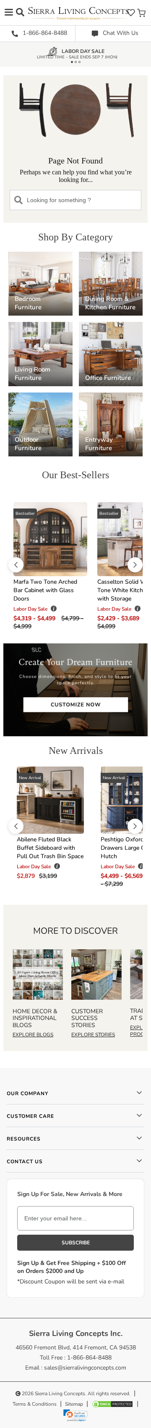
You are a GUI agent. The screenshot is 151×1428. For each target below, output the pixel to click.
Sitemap (74, 1404)
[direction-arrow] (15, 564)
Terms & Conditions (35, 1404)
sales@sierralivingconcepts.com (85, 1368)
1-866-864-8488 (44, 33)
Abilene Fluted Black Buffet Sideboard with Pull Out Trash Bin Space (50, 847)
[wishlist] (131, 12)
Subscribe (76, 1242)
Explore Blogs (33, 1034)
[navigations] (8, 12)
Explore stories (93, 1034)
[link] (75, 1415)
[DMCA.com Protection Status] (112, 1404)
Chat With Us (119, 33)
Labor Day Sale (83, 53)
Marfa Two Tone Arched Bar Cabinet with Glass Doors (45, 590)
